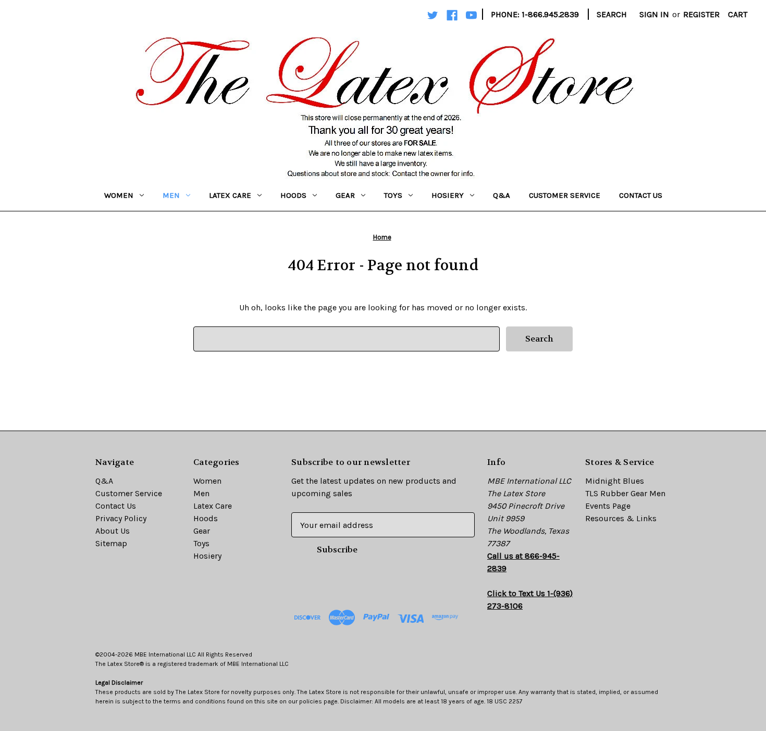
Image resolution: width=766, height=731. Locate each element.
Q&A (501, 195)
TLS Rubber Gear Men (625, 493)
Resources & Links (621, 518)
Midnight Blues (614, 481)
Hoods (293, 195)
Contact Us (640, 195)
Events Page (608, 506)
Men (171, 195)
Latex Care (230, 195)
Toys (393, 195)
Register (701, 14)
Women (118, 195)
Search (612, 14)
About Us (112, 531)
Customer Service (564, 195)
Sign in (654, 14)
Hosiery (447, 195)
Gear (345, 195)
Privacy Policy (120, 518)
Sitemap (111, 543)
